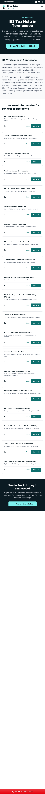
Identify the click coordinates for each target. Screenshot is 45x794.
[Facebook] (29, 2)
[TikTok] (42, 2)
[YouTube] (39, 2)
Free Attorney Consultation (22, 504)
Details (28, 126)
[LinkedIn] (36, 2)
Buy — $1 (36, 126)
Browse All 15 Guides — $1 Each (22, 46)
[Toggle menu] (42, 7)
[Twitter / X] (32, 2)
